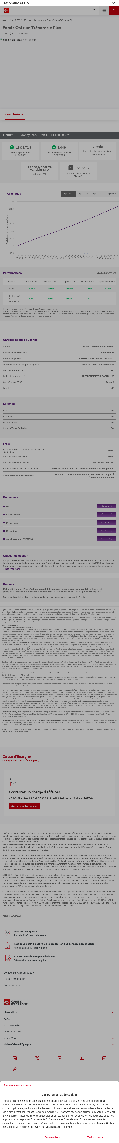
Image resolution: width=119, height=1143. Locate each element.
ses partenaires (32, 1100)
